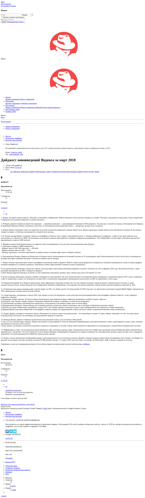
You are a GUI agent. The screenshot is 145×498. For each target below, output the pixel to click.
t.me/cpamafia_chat (16, 154)
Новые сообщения (12, 99)
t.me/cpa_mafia (16, 152)
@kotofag (9, 458)
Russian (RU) (10, 462)
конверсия (56, 172)
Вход (3, 117)
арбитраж (16, 172)
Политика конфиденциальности (17, 470)
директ (48, 172)
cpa (11, 172)
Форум (8, 97)
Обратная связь (11, 466)
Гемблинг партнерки (29, 103)
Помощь (8, 472)
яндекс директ (93, 172)
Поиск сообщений (27, 99)
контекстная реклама (68, 172)
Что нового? (10, 105)
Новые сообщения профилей (31, 107)
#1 (6, 214)
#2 (6, 386)
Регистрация (6, 121)
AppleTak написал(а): (13, 390)
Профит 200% (10, 111)
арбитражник (40, 172)
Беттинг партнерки (12, 103)
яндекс (85, 172)
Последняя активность (51, 107)
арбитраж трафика (28, 172)
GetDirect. (86, 344)
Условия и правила (12, 468)
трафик (79, 172)
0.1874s (13, 486)
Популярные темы (12, 109)
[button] (3, 59)
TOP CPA (9, 438)
